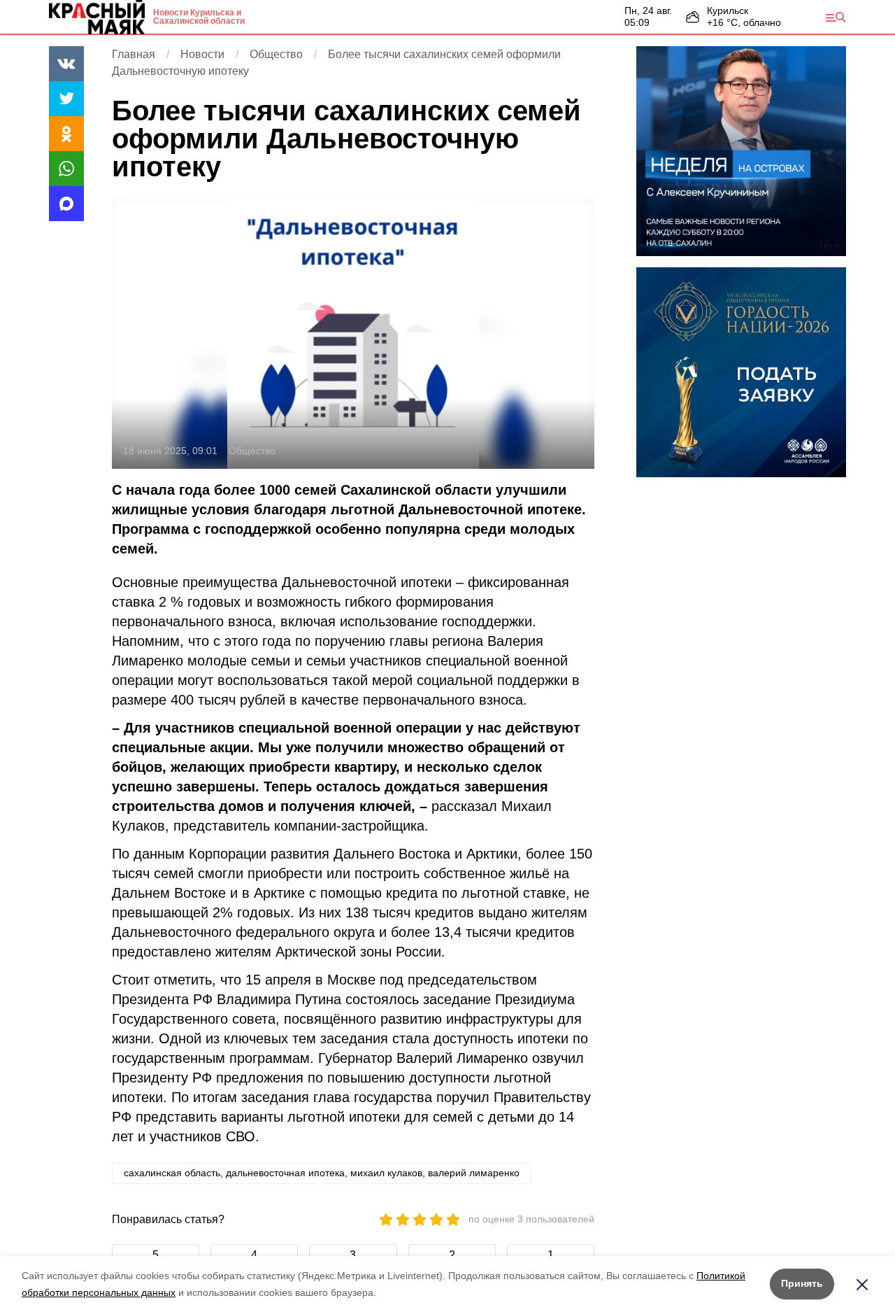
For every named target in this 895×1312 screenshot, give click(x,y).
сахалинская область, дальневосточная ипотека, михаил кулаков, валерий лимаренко (322, 1172)
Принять (802, 1283)
